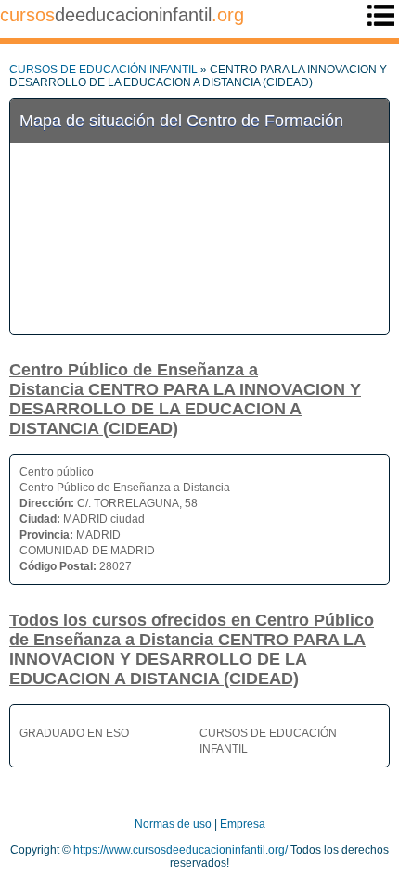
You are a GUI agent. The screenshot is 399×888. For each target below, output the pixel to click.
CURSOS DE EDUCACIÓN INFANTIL (103, 69)
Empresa (242, 824)
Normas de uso (173, 824)
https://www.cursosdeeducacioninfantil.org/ (180, 850)
